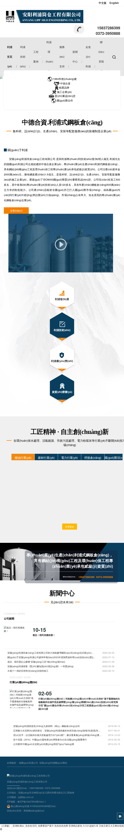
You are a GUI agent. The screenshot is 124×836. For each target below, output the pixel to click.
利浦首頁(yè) (9, 56)
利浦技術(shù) (23, 56)
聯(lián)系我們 (101, 56)
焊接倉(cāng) (92, 457)
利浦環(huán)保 (49, 56)
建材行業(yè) (46, 457)
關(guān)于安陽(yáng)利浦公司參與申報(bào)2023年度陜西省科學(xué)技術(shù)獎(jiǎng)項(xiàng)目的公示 (51, 657)
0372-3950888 (108, 33)
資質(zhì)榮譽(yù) (62, 392)
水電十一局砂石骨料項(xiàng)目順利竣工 (27, 670)
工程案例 (35, 56)
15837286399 (108, 27)
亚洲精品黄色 (75, 825)
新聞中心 (75, 56)
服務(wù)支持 (62, 56)
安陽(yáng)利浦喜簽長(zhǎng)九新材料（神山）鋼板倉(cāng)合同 (46, 726)
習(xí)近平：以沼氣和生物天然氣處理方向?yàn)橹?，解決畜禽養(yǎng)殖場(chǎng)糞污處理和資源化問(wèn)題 (57, 735)
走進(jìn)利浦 (88, 56)
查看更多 (69, 526)
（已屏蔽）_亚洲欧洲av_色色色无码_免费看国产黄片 (27, 825)
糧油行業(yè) (23, 457)
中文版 (102, 3)
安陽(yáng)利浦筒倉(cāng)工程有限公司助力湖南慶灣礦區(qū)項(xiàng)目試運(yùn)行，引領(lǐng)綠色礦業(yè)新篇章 (51, 652)
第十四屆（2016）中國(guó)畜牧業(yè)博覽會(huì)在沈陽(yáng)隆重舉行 (50, 739)
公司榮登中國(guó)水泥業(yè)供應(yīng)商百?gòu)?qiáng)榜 (43, 744)
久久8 (86, 825)
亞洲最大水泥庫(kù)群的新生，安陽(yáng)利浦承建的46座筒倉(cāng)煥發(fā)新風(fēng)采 (57, 730)
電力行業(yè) (69, 457)
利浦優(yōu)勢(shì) (62, 361)
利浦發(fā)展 (62, 299)
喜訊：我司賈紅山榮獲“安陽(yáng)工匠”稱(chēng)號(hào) (36, 661)
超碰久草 (93, 825)
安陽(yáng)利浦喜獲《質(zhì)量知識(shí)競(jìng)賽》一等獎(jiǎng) (40, 666)
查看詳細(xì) (16, 210)
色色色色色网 (61, 825)
